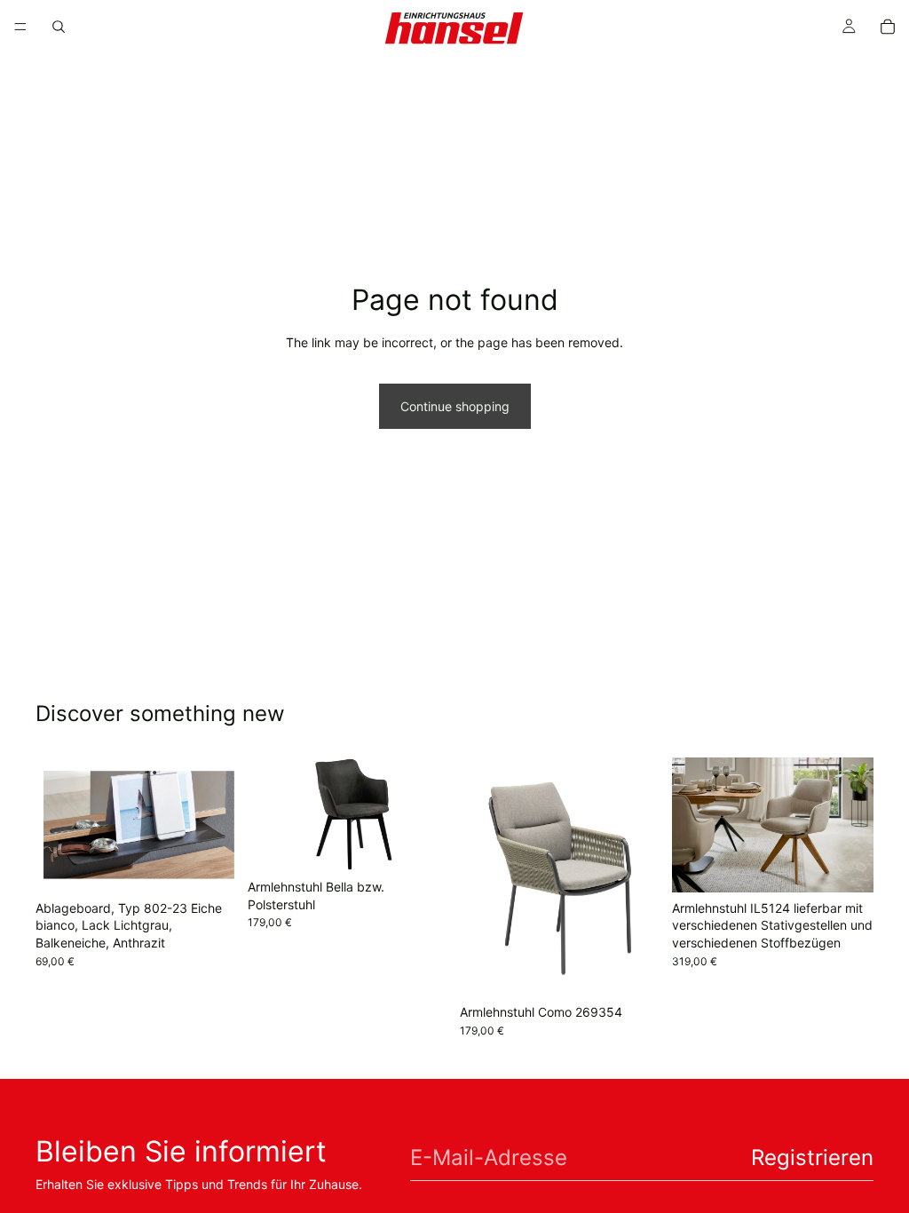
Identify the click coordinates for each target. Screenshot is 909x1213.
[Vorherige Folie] (267, 814)
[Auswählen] (846, 865)
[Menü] (20, 26)
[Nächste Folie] (429, 814)
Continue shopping (455, 406)
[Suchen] (58, 26)
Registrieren (812, 1157)
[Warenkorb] (887, 26)
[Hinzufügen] (209, 865)
